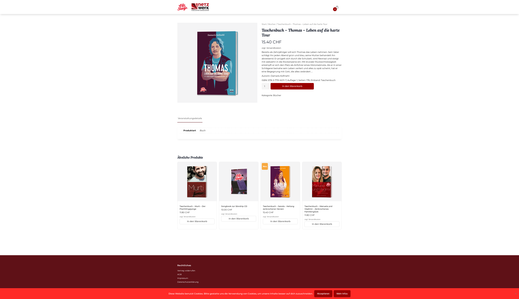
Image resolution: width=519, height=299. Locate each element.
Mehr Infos (342, 293)
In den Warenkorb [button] (197, 221)
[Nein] (515, 293)
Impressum (182, 278)
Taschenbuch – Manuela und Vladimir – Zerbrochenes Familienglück (318, 209)
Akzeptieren (323, 293)
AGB (179, 274)
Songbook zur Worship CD (234, 206)
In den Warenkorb (292, 86)
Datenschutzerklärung (188, 282)
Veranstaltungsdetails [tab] (190, 118)
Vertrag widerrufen (186, 270)
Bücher (272, 24)
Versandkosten (273, 48)
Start (264, 24)
